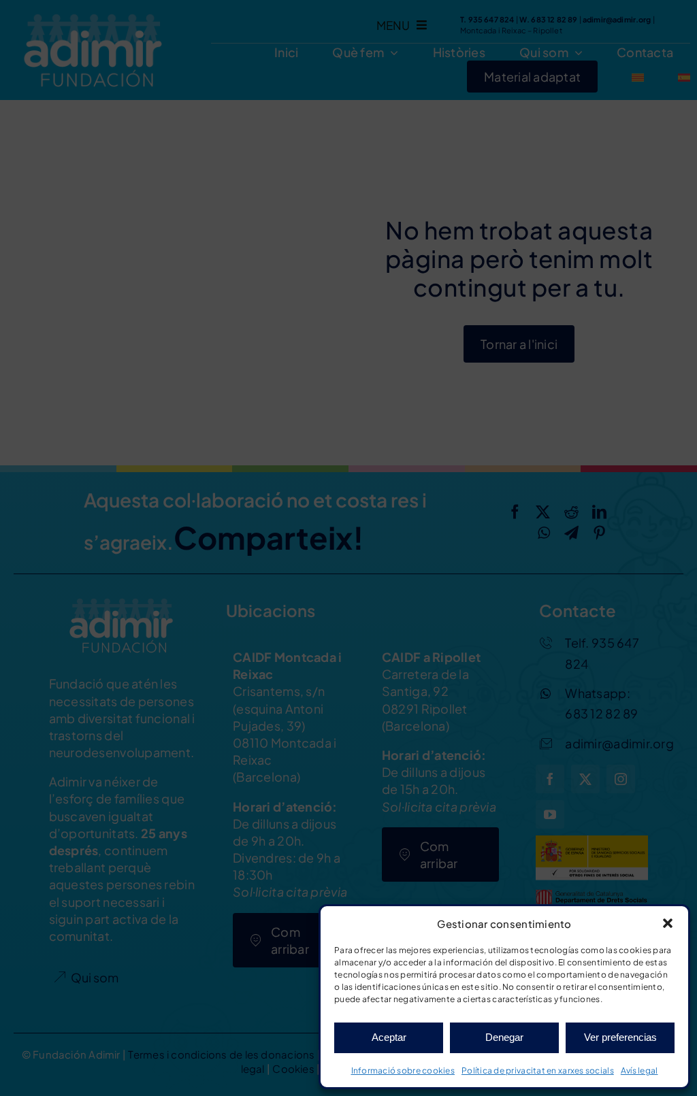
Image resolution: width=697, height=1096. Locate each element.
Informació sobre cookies (403, 1070)
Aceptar (389, 1037)
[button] (668, 923)
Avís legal (639, 1070)
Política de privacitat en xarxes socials (537, 1070)
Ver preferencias (620, 1037)
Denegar (504, 1037)
